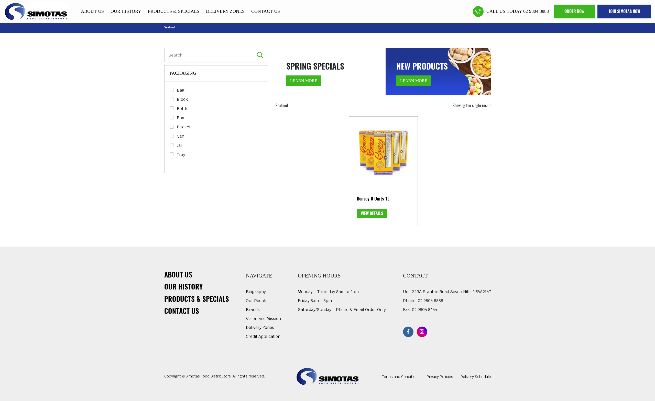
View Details (372, 213)
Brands (253, 309)
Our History (126, 11)
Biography (256, 291)
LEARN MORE (303, 81)
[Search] (260, 55)
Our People (257, 300)
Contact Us (265, 11)
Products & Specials (173, 11)
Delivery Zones (225, 11)
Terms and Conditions (401, 376)
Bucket (184, 127)
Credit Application (263, 336)
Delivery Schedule (476, 376)
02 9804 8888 (430, 300)
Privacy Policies (440, 376)
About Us (92, 11)
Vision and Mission (263, 318)
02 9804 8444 (424, 309)
